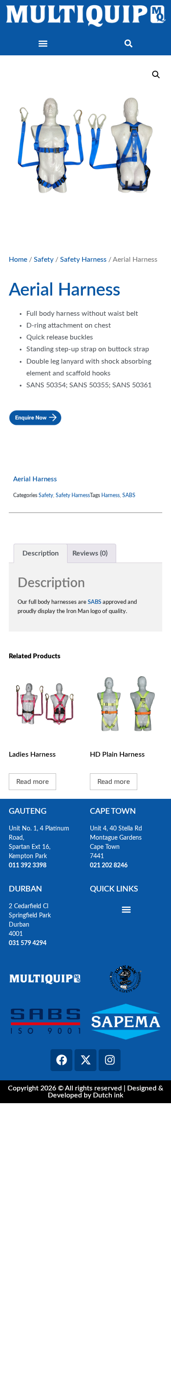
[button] (43, 43)
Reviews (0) (89, 553)
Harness (110, 495)
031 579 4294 (27, 943)
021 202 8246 (109, 866)
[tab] (41, 553)
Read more (32, 781)
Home (18, 259)
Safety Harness (83, 259)
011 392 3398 (28, 866)
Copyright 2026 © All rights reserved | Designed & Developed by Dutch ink (85, 1092)
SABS (128, 495)
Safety (43, 259)
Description (40, 553)
